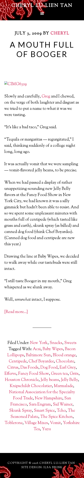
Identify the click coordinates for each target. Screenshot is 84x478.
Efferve (10, 374)
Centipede (18, 362)
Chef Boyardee (41, 362)
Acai (37, 349)
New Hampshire (48, 398)
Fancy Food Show (33, 374)
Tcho (61, 411)
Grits (74, 374)
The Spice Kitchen (56, 417)
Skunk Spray (20, 411)
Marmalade (63, 386)
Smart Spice (44, 411)
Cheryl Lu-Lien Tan (42, 5)
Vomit (55, 423)
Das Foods (29, 368)
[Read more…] (16, 312)
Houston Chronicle (22, 380)
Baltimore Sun (38, 355)
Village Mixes (36, 423)
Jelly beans (50, 380)
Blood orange (64, 355)
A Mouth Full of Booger (42, 49)
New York (39, 343)
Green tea (59, 374)
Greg (46, 97)
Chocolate (65, 362)
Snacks (56, 343)
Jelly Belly (69, 380)
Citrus (12, 368)
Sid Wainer (62, 405)
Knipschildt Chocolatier (31, 386)
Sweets (70, 343)
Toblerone (13, 423)
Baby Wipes (53, 349)
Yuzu (46, 429)
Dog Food (48, 368)
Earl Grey (68, 368)
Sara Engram (40, 405)
